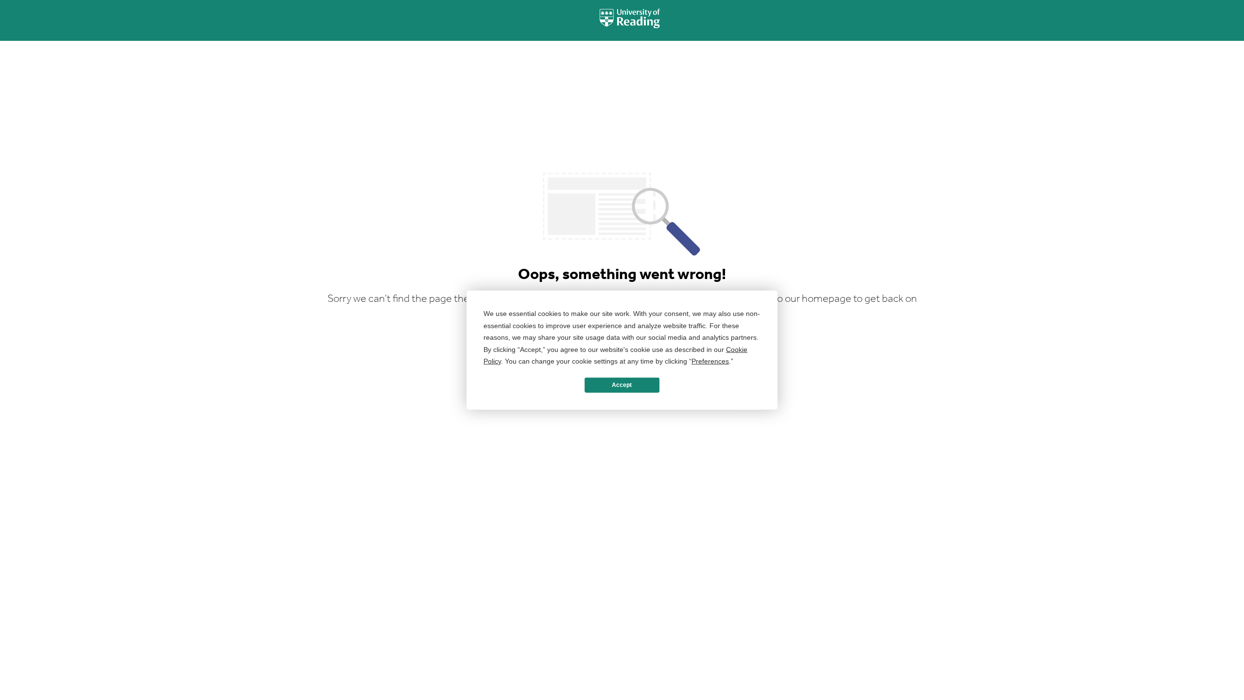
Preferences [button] (710, 361)
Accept (622, 385)
